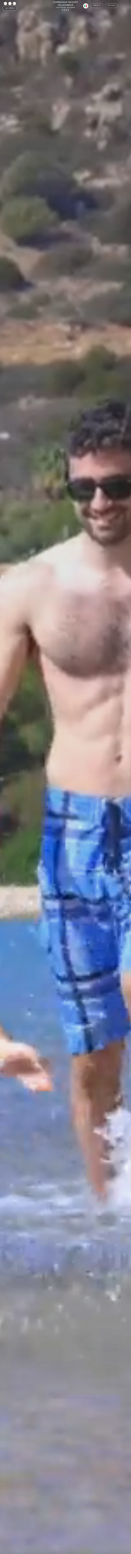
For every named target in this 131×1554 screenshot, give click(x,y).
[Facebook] (5, 3)
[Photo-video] (14, 3)
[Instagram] (10, 3)
